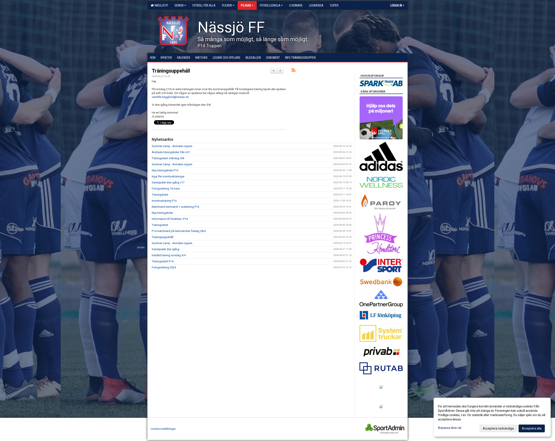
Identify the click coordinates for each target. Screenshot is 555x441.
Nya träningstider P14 (165, 170)
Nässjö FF (160, 5)
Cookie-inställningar (163, 428)
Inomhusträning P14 (164, 200)
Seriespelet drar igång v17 (168, 182)
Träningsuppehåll (171, 71)
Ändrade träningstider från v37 (171, 152)
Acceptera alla (532, 428)
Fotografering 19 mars (166, 188)
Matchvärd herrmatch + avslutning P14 (175, 206)
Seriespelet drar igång (165, 249)
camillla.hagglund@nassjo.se (170, 97)
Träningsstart (160, 225)
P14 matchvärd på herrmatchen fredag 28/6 (179, 231)
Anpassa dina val (449, 428)
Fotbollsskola (270, 5)
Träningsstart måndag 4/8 (168, 158)
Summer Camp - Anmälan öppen (172, 146)
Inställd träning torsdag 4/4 (169, 255)
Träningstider (160, 194)
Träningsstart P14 (162, 261)
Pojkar (246, 5)
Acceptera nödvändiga (498, 428)
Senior (179, 5)
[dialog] (492, 417)
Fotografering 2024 (164, 267)
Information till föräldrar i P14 (170, 218)
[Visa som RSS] (293, 71)
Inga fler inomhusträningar (168, 176)
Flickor (227, 5)
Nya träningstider (162, 212)
